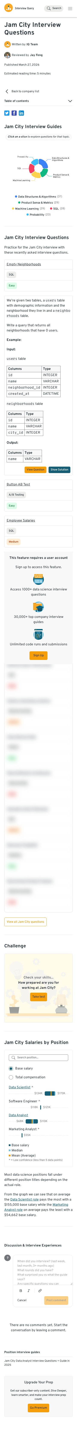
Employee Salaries (21, 521)
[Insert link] (40, 1290)
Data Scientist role (24, 1200)
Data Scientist (19, 1087)
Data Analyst (18, 1115)
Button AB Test (18, 484)
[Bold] (20, 1290)
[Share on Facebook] (14, 113)
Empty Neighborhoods (24, 264)
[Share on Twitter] (6, 113)
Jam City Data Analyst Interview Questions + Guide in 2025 (37, 1363)
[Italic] (28, 1290)
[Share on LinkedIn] (21, 113)
